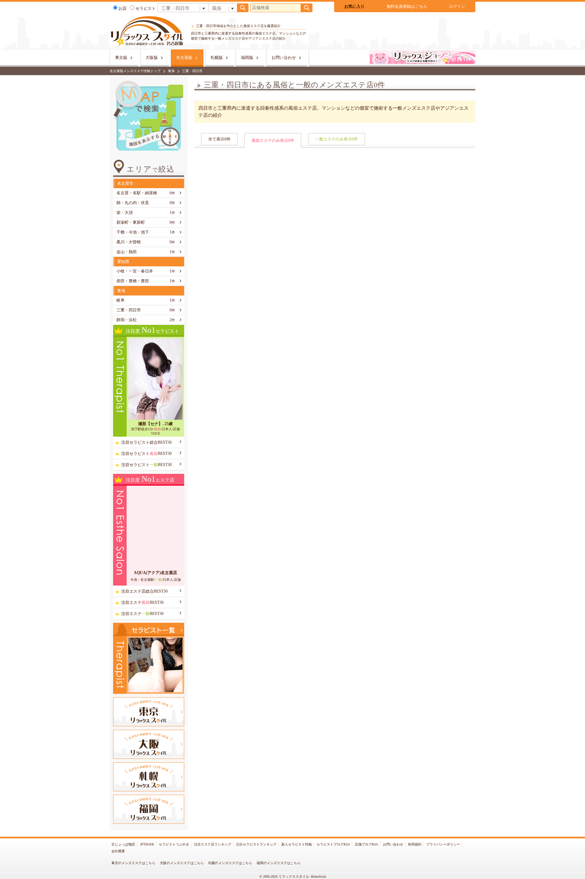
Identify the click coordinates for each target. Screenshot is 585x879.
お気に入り (354, 6)
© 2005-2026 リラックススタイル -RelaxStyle (292, 876)
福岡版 (247, 57)
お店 (122, 8)
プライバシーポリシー (443, 844)
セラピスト (145, 8)
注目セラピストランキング (256, 844)
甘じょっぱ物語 (123, 844)
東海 (171, 71)
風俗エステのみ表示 (273, 140)
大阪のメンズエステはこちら (182, 863)
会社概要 (118, 851)
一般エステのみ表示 (336, 139)
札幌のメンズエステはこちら (230, 863)
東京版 (121, 57)
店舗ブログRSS (366, 844)
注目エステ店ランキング (212, 844)
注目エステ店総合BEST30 (144, 591)
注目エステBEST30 (142, 602)
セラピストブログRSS (333, 844)
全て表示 (219, 139)
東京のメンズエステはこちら (133, 863)
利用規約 (414, 844)
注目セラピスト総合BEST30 (146, 442)
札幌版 (217, 57)
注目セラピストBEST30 (146, 453)
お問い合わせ (284, 57)
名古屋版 (184, 57)
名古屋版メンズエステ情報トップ (135, 71)
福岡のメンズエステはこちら (279, 863)
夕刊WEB (147, 844)
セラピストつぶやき (174, 844)
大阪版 (152, 57)
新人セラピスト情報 (296, 844)
